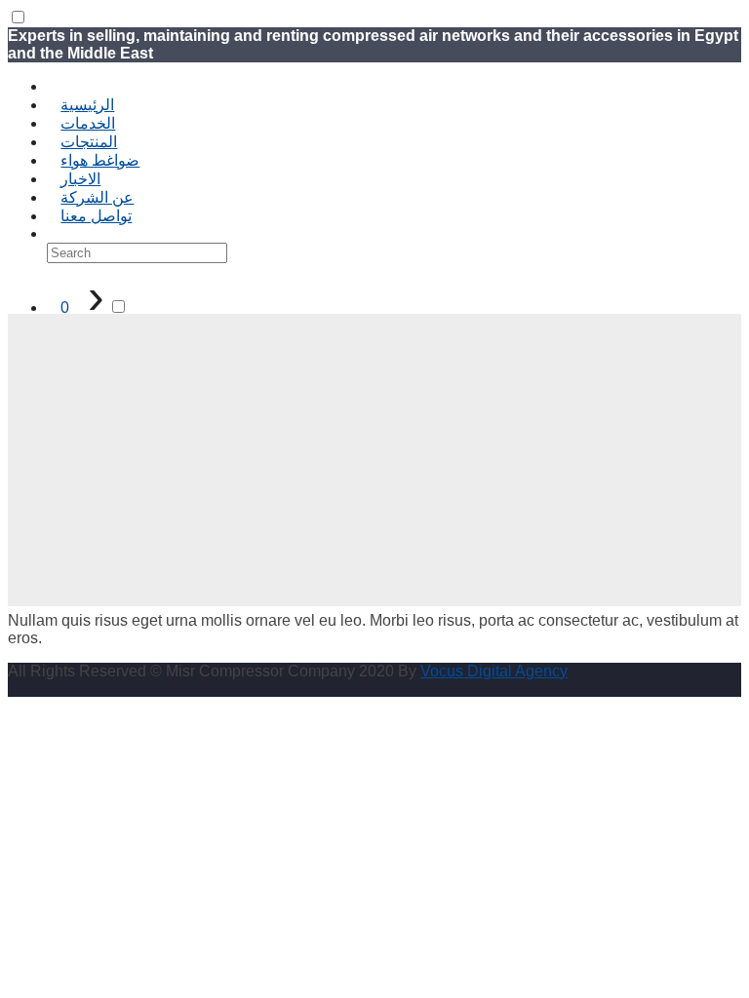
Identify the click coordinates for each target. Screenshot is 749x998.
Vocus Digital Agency (494, 671)
